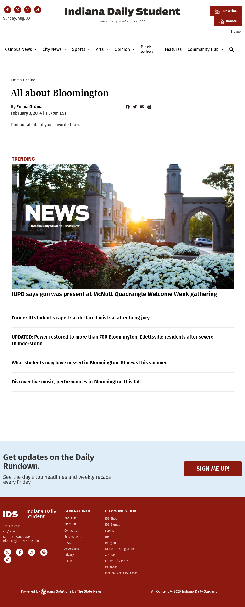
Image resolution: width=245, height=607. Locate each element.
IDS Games (112, 524)
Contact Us (71, 530)
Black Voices (147, 49)
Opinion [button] (123, 49)
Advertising (71, 548)
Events (109, 530)
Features (173, 49)
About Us (70, 518)
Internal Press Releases (121, 573)
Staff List (70, 524)
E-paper (236, 32)
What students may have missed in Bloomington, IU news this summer (89, 363)
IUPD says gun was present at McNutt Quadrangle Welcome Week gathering (114, 294)
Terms (68, 561)
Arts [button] (100, 49)
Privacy (69, 555)
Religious (111, 543)
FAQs (67, 542)
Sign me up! (212, 468)
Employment (72, 536)
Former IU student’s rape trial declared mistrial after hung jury (81, 318)
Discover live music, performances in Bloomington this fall (76, 382)
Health (109, 536)
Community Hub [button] (204, 49)
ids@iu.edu (10, 531)
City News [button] (53, 49)
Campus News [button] (19, 49)
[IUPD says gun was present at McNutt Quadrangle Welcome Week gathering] (123, 226)
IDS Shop (111, 518)
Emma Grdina (30, 106)
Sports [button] (79, 49)
